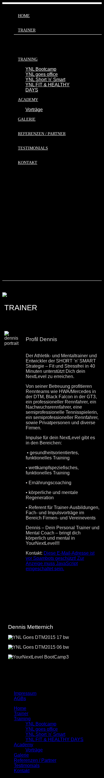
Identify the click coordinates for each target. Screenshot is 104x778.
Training (28, 59)
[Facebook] (100, 189)
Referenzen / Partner (42, 134)
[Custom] (100, 266)
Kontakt (27, 162)
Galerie (27, 119)
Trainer (27, 30)
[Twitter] (100, 208)
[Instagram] (100, 247)
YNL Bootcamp (40, 69)
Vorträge (34, 109)
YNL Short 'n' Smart (45, 79)
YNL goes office (41, 74)
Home (24, 16)
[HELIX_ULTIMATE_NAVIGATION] (52, 3)
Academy (28, 100)
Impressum (25, 693)
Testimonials (33, 148)
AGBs (20, 698)
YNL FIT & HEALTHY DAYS (54, 739)
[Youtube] (100, 228)
